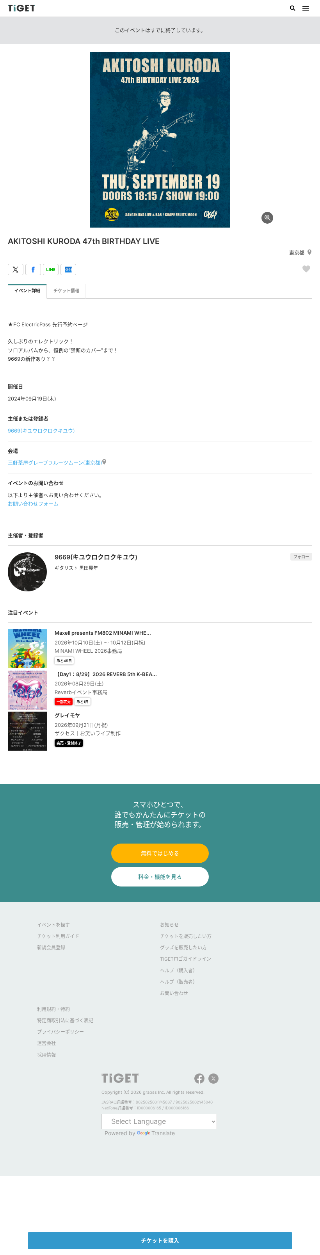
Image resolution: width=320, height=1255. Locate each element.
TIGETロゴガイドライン (185, 959)
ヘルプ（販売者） (178, 982)
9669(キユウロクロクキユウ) (41, 430)
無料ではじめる (160, 853)
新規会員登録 (51, 948)
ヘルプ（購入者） (178, 971)
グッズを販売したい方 (183, 948)
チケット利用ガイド (58, 936)
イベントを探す (53, 925)
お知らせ (169, 925)
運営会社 (46, 1043)
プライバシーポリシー (60, 1032)
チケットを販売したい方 (186, 936)
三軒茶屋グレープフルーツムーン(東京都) (55, 462)
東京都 (296, 252)
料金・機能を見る (160, 876)
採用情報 (46, 1055)
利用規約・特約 (53, 1009)
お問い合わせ (174, 993)
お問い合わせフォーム (33, 503)
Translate (163, 1133)
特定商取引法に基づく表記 (65, 1021)
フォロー (301, 556)
